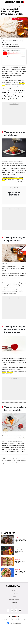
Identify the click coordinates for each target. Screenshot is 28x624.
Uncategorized (9, 6)
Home (2, 6)
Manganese (5, 266)
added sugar (22, 358)
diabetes (4, 371)
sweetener (23, 165)
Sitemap (14, 596)
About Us (14, 590)
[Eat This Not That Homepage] (14, 2)
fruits (23, 438)
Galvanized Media (12, 618)
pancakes (14, 69)
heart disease (10, 371)
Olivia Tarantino (13, 46)
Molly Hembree (20, 91)
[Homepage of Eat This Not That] (14, 586)
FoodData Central (6, 293)
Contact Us (14, 602)
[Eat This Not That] (14, 187)
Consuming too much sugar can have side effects (12, 178)
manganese (4, 287)
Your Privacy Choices (15, 623)
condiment (17, 67)
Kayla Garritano (7, 44)
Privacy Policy (14, 593)
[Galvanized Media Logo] (14, 616)
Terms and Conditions (14, 599)
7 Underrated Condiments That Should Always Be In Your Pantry (13, 98)
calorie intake (18, 163)
